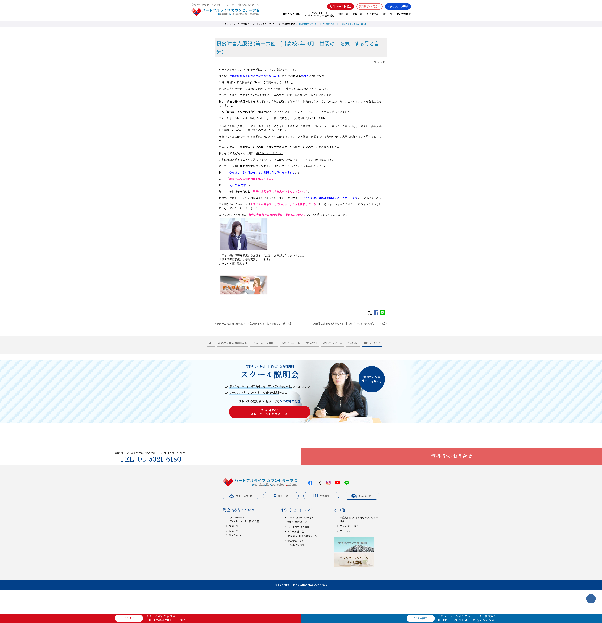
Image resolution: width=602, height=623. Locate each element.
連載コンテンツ (372, 343)
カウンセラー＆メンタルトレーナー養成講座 (319, 14)
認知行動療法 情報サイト (232, 343)
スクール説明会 (295, 531)
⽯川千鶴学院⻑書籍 (298, 526)
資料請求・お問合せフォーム (302, 536)
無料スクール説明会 (340, 6)
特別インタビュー (332, 343)
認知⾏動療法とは (297, 522)
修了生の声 (372, 14)
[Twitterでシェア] (370, 315)
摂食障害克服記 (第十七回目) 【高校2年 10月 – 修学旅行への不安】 (349, 323)
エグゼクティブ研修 (398, 6)
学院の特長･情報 (291, 14)
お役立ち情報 (404, 14)
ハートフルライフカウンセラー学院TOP (232, 24)
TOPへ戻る (591, 598)
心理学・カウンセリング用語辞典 (299, 343)
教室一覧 (388, 14)
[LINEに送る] (382, 315)
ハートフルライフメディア (263, 24)
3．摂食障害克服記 (287, 24)
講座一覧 (343, 14)
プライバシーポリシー (351, 526)
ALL (211, 343)
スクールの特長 (244, 496)
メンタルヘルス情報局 (264, 343)
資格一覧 (357, 14)
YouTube (352, 343)
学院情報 (325, 495)
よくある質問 (365, 495)
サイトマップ (346, 530)
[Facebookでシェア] (376, 315)
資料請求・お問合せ (369, 6)
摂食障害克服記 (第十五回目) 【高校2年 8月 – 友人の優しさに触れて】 (254, 323)
